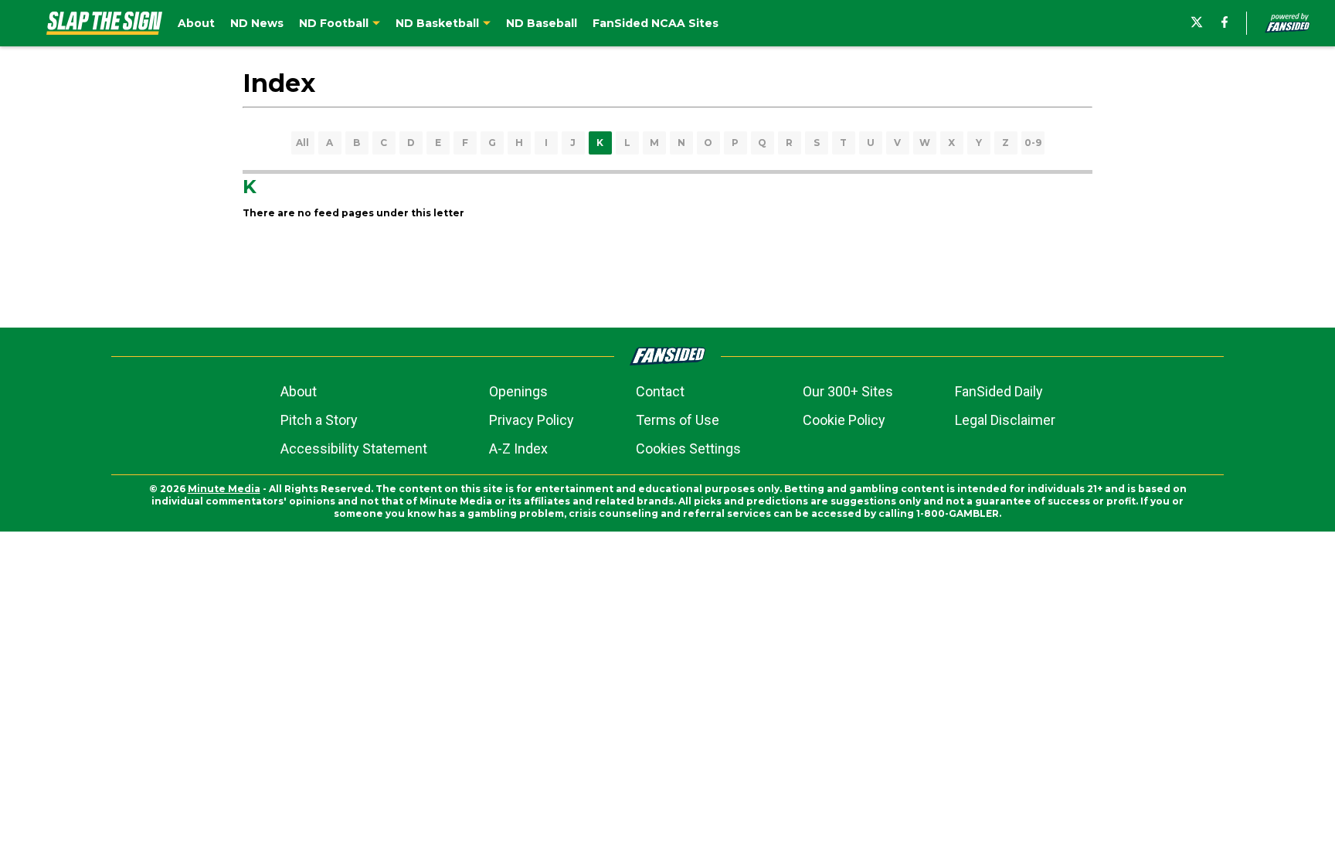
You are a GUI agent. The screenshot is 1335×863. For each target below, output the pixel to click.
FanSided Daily (999, 391)
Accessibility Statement (353, 448)
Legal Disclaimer (1005, 420)
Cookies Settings (688, 448)
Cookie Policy (844, 420)
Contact (660, 391)
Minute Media (224, 488)
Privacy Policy (531, 420)
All (302, 142)
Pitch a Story (319, 420)
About (298, 391)
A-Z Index (518, 448)
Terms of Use (677, 420)
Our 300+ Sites (848, 391)
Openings (518, 391)
